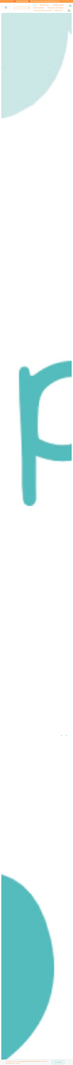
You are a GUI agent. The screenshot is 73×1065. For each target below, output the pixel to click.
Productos (44, 5)
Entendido (58, 1062)
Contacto (58, 10)
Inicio (35, 5)
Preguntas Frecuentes (55, 8)
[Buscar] (29, 8)
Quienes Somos (58, 5)
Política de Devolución (42, 10)
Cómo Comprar (38, 8)
